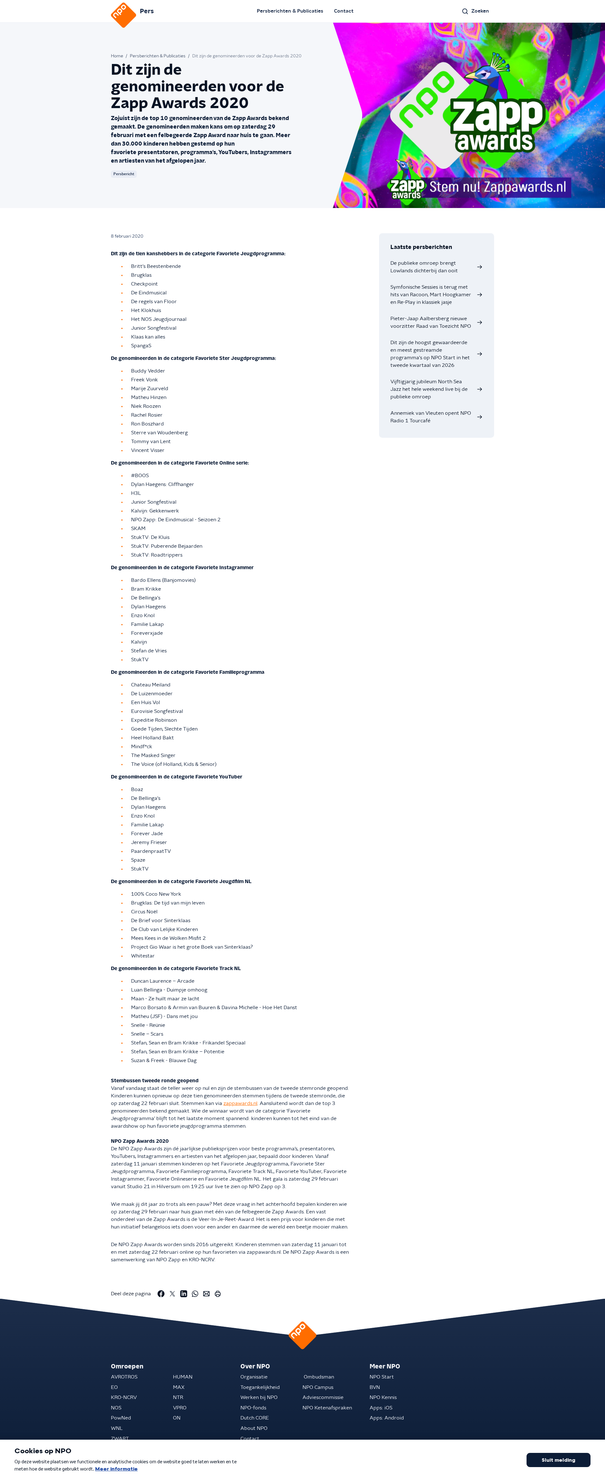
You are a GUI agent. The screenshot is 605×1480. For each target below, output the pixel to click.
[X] (172, 1294)
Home (117, 56)
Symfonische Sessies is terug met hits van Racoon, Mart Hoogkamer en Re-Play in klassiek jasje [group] (430, 295)
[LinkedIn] (184, 1294)
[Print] (218, 1294)
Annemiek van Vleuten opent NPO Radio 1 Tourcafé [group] (430, 417)
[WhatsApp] (195, 1294)
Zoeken (480, 11)
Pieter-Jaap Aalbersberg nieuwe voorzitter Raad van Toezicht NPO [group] (430, 322)
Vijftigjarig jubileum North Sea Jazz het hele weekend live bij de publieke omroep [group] (429, 389)
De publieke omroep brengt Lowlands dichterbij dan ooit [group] (424, 267)
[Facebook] (161, 1294)
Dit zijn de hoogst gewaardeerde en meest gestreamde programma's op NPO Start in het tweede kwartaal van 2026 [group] (430, 354)
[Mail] (206, 1294)
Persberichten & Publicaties (290, 11)
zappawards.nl (240, 1103)
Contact (344, 11)
